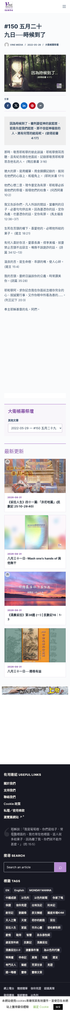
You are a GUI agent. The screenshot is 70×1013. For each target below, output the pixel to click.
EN (7, 890)
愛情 (8, 934)
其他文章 (13, 420)
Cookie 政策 (12, 804)
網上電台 (9, 988)
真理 (34, 957)
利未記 (51, 905)
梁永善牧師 (43, 934)
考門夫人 (11, 964)
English (19, 890)
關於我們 (10, 783)
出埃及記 (37, 905)
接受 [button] (58, 1006)
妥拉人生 (11, 927)
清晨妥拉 (42, 942)
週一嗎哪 (11, 972)
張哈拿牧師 (53, 927)
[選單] (64, 6)
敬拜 (18, 934)
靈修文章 (37, 972)
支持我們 (10, 790)
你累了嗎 (58, 897)
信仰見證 (21, 905)
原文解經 (37, 912)
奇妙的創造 (38, 920)
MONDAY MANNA (40, 890)
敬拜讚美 (9, 995)
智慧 (29, 934)
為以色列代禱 (52, 949)
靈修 (24, 972)
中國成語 (11, 897)
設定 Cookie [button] (41, 1007)
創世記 (9, 912)
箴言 (55, 957)
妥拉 (52, 920)
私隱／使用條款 (14, 810)
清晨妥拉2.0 (13, 949)
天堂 (24, 920)
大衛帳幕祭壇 (52, 44)
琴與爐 (9, 957)
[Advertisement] (35, 352)
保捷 (8, 905)
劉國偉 (23, 912)
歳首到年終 (12, 942)
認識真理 (49, 988)
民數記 (28, 942)
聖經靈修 (22, 995)
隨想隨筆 (22, 988)
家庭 (24, 927)
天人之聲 (11, 920)
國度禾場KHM (55, 912)
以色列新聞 (40, 897)
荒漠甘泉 (37, 964)
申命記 (23, 957)
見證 (50, 964)
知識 (44, 957)
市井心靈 (37, 927)
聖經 (24, 964)
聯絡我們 (10, 797)
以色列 (25, 897)
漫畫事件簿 (32, 949)
